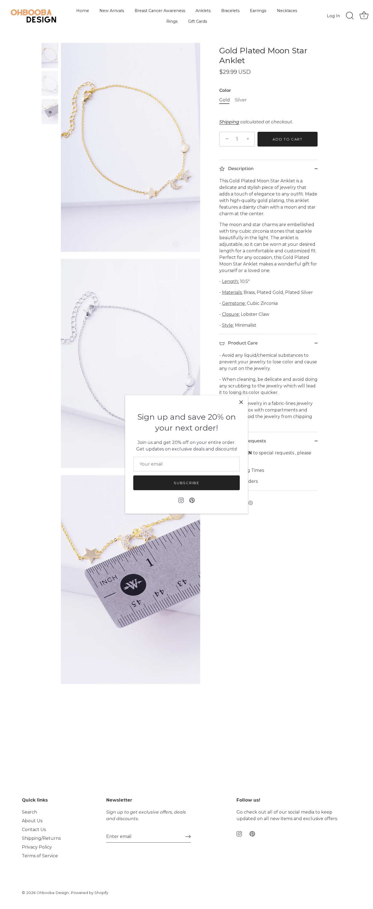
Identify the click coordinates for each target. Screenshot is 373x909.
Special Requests (246, 440)
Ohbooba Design (53, 892)
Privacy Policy (37, 847)
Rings (171, 21)
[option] (50, 56)
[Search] (350, 16)
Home (82, 10)
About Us (32, 820)
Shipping (229, 121)
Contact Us (34, 829)
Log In (333, 15)
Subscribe (186, 483)
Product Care (242, 343)
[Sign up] (188, 836)
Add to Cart (288, 139)
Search (29, 812)
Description (240, 168)
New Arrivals (111, 10)
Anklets (203, 10)
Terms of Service (40, 855)
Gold (224, 100)
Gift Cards (197, 21)
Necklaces (287, 10)
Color (225, 90)
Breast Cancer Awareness (160, 10)
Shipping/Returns (41, 838)
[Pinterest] (192, 499)
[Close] (241, 402)
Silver (241, 100)
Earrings (258, 10)
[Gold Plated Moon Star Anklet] (49, 55)
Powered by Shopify (89, 892)
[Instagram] (181, 499)
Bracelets (230, 10)
